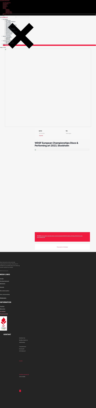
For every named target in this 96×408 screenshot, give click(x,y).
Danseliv (4, 7)
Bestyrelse (2, 309)
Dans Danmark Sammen (11, 24)
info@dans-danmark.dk (24, 374)
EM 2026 (8, 41)
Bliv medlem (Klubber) (10, 21)
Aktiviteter (2, 283)
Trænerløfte (8, 22)
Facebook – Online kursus (11, 31)
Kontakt (7, 45)
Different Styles (9, 12)
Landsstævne (9, 37)
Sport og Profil (9, 33)
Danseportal (5, 6)
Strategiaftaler (5, 3)
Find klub (5, 4)
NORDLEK (8, 39)
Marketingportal (9, 32)
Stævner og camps (7, 36)
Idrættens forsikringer (10, 28)
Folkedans (8, 10)
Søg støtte (8, 26)
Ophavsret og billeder (10, 29)
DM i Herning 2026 (10, 42)
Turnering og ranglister (8, 40)
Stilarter (4, 8)
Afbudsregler (3, 298)
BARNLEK (8, 38)
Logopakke (8, 35)
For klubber (5, 19)
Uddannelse (8, 27)
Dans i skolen (9, 23)
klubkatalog (8, 20)
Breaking (7, 9)
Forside (2, 278)
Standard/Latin (9, 11)
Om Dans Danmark (6, 2)
